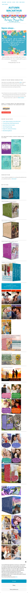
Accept (14, 581)
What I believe (5, 4)
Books (13, 2)
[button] (26, 562)
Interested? (14, 178)
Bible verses (22, 2)
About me (9, 2)
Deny (14, 585)
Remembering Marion (7, 130)
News (17, 2)
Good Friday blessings (7, 127)
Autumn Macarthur (14, 9)
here (16, 576)
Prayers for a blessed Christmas (9, 128)
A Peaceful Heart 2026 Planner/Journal (11, 123)
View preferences (14, 589)
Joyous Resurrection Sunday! (9, 125)
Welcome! (4, 2)
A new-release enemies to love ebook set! (11, 121)
